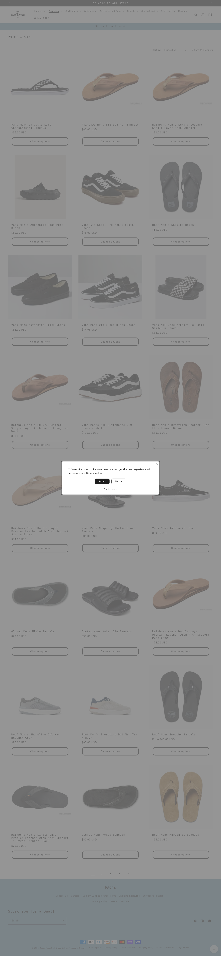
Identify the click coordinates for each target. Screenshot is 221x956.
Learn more (78, 473)
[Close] (156, 463)
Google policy (94, 473)
